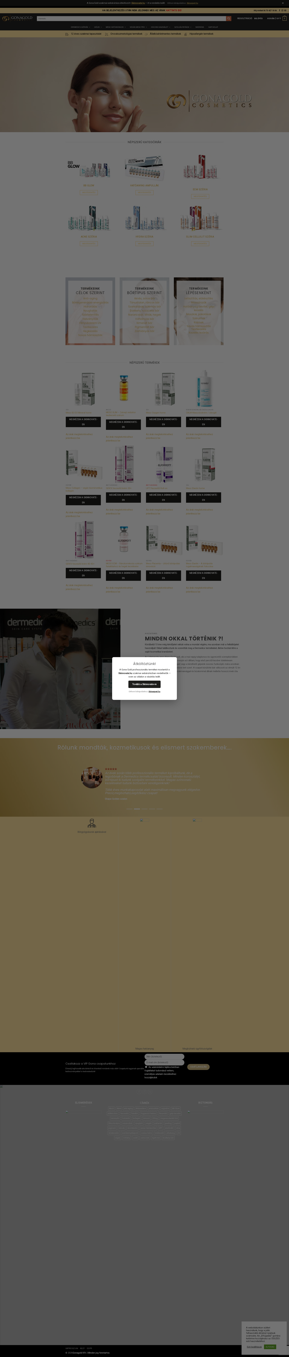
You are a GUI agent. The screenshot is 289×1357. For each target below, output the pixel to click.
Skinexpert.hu (154, 691)
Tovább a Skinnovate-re (144, 684)
